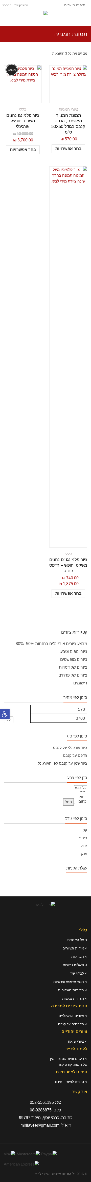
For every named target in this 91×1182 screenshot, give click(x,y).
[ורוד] (80, 792)
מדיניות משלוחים (71, 990)
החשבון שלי (21, 5)
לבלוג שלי (77, 973)
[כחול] (80, 797)
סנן (9, 719)
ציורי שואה (76, 1041)
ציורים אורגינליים (71, 1016)
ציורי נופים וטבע (73, 651)
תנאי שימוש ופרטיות (68, 982)
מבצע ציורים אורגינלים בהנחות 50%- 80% (51, 644)
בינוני (83, 838)
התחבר (7, 5)
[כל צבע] (80, 787)
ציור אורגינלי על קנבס (70, 747)
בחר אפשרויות (68, 148)
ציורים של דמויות (73, 667)
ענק (84, 853)
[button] (5, 714)
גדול (84, 846)
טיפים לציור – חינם (69, 1082)
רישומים (80, 683)
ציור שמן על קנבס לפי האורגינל (62, 763)
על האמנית (75, 940)
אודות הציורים (73, 948)
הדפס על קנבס (75, 755)
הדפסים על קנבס (71, 1024)
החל (68, 802)
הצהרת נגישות (73, 998)
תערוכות (77, 957)
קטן (84, 830)
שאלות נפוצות (73, 965)
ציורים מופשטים (73, 659)
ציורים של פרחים (72, 675)
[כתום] (80, 801)
